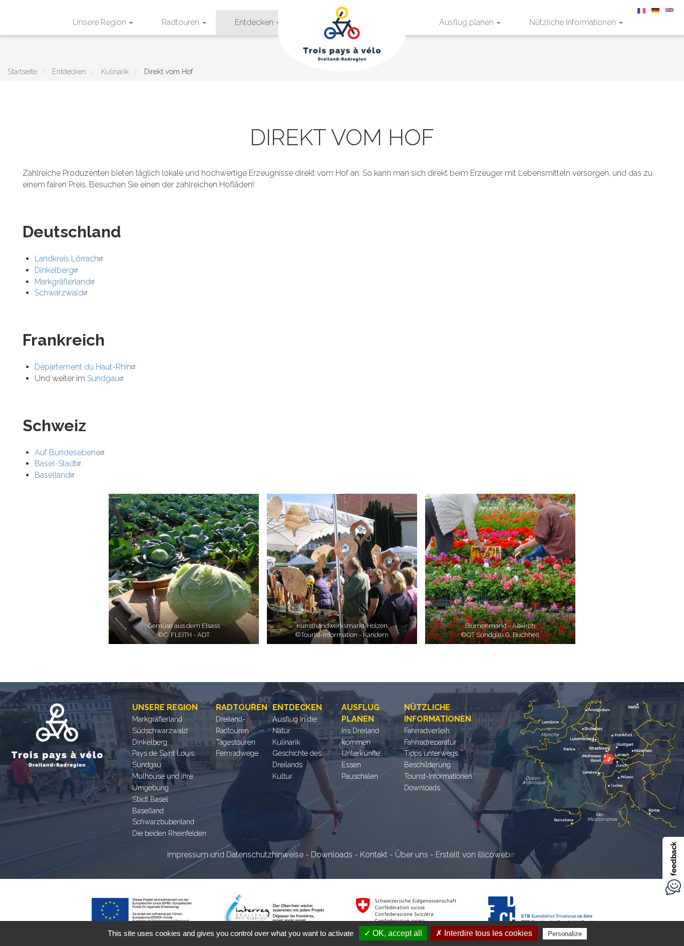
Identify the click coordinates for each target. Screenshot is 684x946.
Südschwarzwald (160, 730)
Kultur (282, 776)
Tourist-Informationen (438, 776)
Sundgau (103, 378)
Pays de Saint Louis (163, 753)
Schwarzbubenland (163, 821)
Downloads (422, 787)
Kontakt (374, 854)
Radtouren (181, 22)
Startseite (22, 71)
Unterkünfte (360, 753)
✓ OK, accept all (393, 933)
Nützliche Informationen (573, 22)
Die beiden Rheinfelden (169, 833)
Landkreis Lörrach (67, 258)
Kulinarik (115, 71)
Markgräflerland (62, 281)
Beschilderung (427, 764)
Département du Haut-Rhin (83, 367)
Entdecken (255, 22)
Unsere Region (100, 22)
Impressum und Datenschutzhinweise (235, 854)
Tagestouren (235, 742)
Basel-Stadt (56, 463)
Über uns (411, 854)
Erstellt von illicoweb (473, 854)
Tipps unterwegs (431, 753)
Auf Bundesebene (67, 452)
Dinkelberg (54, 270)
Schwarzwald (59, 292)
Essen (351, 764)
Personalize (565, 933)
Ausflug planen (467, 22)
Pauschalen (359, 776)
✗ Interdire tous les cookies (484, 933)
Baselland (52, 475)
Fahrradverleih (427, 730)
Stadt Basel (150, 799)
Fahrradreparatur (430, 742)
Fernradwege (237, 753)
